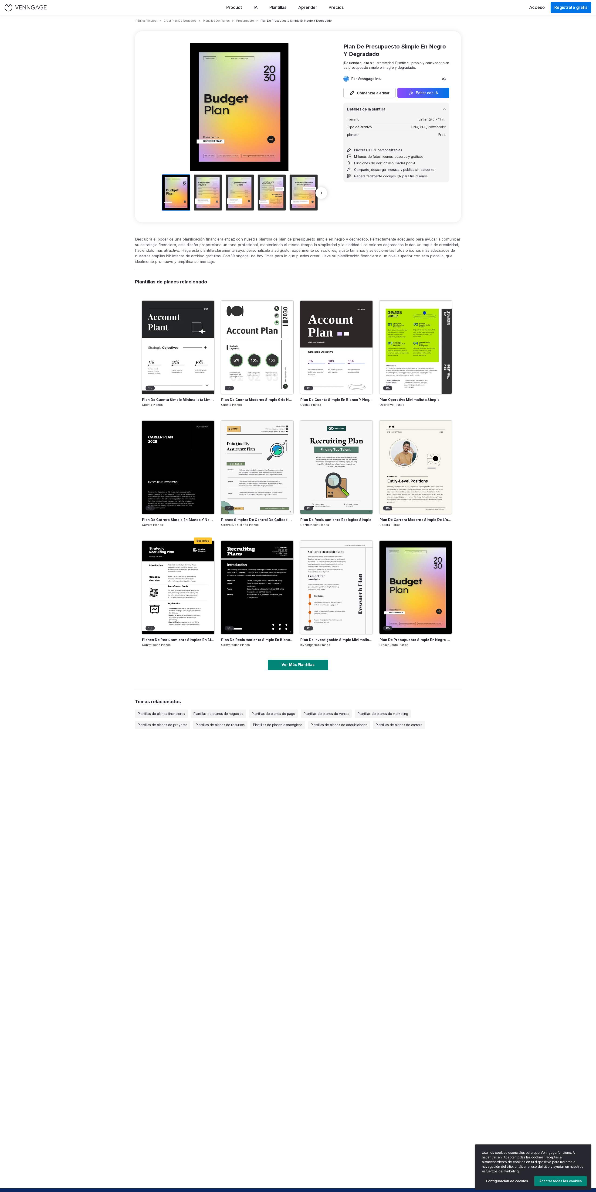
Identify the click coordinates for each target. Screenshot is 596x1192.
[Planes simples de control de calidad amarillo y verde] (257, 467)
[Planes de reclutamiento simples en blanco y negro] (178, 587)
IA (256, 7)
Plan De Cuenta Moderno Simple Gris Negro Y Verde (257, 400)
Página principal (146, 20)
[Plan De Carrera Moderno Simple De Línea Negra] (415, 467)
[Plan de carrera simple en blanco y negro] (178, 467)
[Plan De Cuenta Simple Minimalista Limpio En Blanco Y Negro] (178, 347)
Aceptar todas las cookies (560, 1181)
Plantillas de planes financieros (161, 714)
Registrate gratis (571, 7)
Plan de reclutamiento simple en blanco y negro (257, 640)
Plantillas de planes (216, 20)
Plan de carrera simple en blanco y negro (178, 520)
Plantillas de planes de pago (273, 714)
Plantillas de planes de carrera (399, 725)
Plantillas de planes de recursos (220, 725)
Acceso (537, 7)
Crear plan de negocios (180, 20)
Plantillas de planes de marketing (383, 714)
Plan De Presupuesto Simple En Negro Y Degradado (415, 640)
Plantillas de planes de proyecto (162, 725)
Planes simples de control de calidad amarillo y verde (257, 520)
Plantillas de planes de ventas (326, 714)
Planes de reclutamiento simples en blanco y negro (178, 640)
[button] (369, 93)
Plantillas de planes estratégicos (277, 725)
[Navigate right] (321, 193)
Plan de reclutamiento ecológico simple (335, 520)
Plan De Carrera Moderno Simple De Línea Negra (415, 520)
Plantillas (278, 7)
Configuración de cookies (507, 1181)
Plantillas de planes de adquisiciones (339, 725)
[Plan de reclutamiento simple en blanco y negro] (257, 587)
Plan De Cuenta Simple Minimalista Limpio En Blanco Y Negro (178, 400)
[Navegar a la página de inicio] (26, 7)
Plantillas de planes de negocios (218, 714)
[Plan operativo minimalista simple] (415, 347)
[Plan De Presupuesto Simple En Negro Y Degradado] (415, 587)
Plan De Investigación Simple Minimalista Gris (336, 640)
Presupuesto (245, 20)
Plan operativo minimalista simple (409, 400)
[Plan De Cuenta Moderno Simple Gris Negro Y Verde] (257, 347)
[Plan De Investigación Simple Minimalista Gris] (336, 587)
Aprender (307, 7)
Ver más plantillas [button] (298, 664)
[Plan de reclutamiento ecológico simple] (336, 467)
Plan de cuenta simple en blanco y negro (336, 400)
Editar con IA (427, 92)
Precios (336, 7)
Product (234, 7)
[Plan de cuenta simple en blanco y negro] (336, 347)
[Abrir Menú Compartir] (444, 79)
